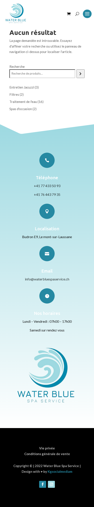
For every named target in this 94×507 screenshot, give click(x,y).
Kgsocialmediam (60, 471)
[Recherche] (81, 73)
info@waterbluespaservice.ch (47, 279)
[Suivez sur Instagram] (51, 484)
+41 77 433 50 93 (47, 186)
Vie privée (47, 448)
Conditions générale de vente (47, 454)
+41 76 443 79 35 (47, 194)
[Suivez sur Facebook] (42, 484)
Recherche (17, 66)
